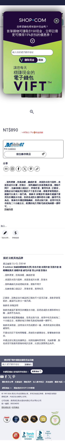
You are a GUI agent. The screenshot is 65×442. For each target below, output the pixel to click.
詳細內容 (9, 209)
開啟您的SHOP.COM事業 (24, 388)
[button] (7, 388)
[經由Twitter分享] (25, 169)
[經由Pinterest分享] (31, 169)
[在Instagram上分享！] (12, 169)
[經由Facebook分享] (18, 169)
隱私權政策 (6, 407)
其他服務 (49, 382)
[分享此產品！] (37, 169)
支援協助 (18, 382)
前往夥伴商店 (23, 154)
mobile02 (12, 149)
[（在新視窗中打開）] (55, 419)
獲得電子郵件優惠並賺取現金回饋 (19, 360)
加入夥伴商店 (38, 382)
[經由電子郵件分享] (6, 169)
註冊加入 (28, 364)
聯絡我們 (27, 382)
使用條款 (15, 407)
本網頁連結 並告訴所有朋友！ (16, 371)
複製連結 (36, 371)
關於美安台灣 (7, 382)
